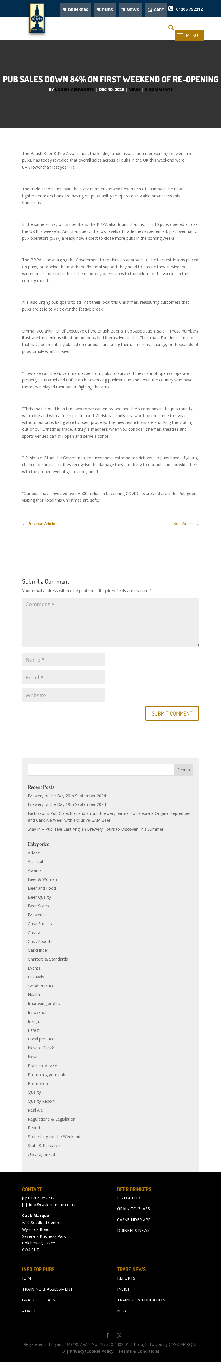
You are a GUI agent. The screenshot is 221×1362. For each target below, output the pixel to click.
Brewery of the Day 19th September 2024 (67, 804)
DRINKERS (78, 9)
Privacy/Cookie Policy (92, 1351)
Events (34, 968)
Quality (34, 1092)
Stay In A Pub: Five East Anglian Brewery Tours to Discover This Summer (95, 829)
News (134, 89)
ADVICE (29, 1311)
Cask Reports (40, 941)
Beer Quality (39, 897)
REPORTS (126, 1278)
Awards (35, 870)
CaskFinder (38, 950)
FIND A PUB (128, 1198)
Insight (34, 1021)
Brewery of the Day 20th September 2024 (67, 795)
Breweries (37, 914)
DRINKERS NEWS (133, 1230)
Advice (34, 852)
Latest (34, 1030)
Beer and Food (42, 888)
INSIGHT (125, 1289)
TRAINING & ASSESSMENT (47, 1289)
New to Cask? (41, 1048)
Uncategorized (41, 1154)
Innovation (38, 1012)
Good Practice (41, 986)
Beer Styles (38, 905)
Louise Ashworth (75, 89)
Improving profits (44, 1003)
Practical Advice (42, 1065)
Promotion (38, 1083)
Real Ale (35, 1110)
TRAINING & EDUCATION (141, 1300)
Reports (35, 1127)
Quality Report (41, 1101)
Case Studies (40, 923)
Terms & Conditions (138, 1351)
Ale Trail (35, 861)
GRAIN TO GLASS (133, 1208)
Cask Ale (36, 932)
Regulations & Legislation (51, 1119)
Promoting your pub (46, 1074)
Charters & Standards (48, 959)
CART (159, 9)
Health (34, 994)
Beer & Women (42, 879)
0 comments (159, 89)
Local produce (41, 1039)
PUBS (107, 9)
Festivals (36, 977)
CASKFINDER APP (134, 1219)
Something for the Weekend (54, 1136)
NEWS (133, 9)
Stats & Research (44, 1145)
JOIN (26, 1278)
